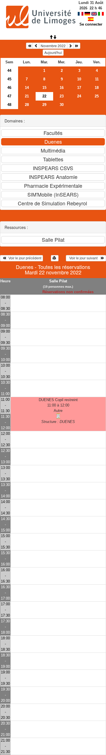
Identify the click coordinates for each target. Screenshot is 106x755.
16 (62, 87)
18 (97, 87)
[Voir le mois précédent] (36, 46)
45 (9, 79)
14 (27, 87)
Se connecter (90, 24)
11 (97, 79)
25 (97, 96)
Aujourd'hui (53, 52)
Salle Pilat (58, 281)
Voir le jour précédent (23, 258)
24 (79, 96)
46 (9, 87)
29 (44, 105)
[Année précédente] (29, 46)
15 (44, 87)
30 (62, 105)
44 (9, 70)
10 (79, 79)
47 (9, 96)
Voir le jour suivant (84, 258)
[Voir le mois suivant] (70, 46)
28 (27, 105)
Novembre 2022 (53, 45)
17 (79, 87)
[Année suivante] (76, 46)
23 (62, 96)
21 (27, 96)
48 (9, 105)
